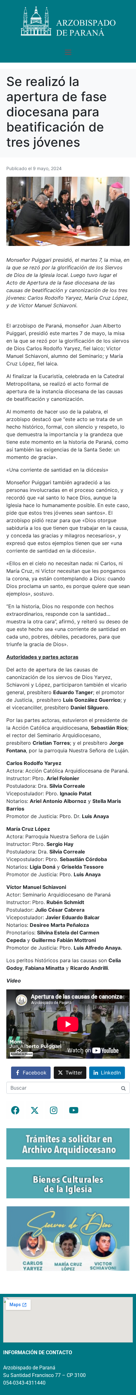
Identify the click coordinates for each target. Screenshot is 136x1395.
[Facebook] (15, 1110)
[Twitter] (34, 1110)
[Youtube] (73, 1110)
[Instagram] (54, 1110)
